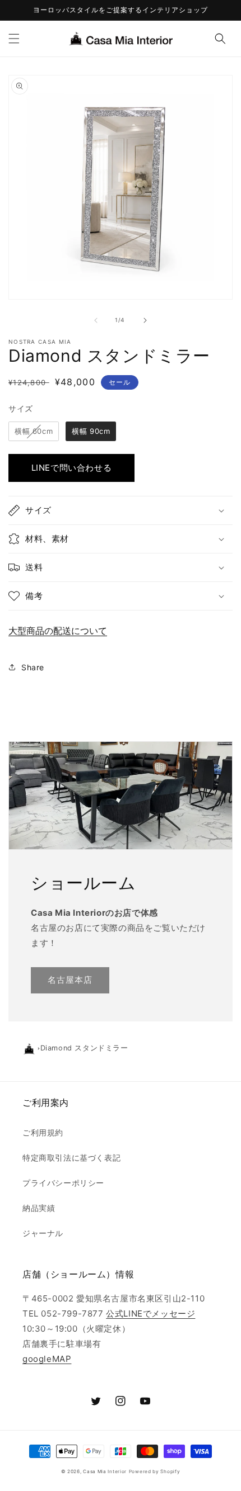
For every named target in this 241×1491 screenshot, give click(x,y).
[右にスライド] (145, 320)
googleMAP (46, 1358)
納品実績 (38, 1208)
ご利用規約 (42, 1132)
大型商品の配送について (57, 630)
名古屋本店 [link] (70, 979)
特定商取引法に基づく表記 (71, 1157)
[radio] (33, 432)
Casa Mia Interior (105, 1471)
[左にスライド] (96, 320)
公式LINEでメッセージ (150, 1313)
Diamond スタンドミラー (84, 1048)
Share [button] (32, 667)
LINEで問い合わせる (71, 467)
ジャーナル (42, 1233)
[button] (14, 38)
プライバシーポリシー (63, 1182)
